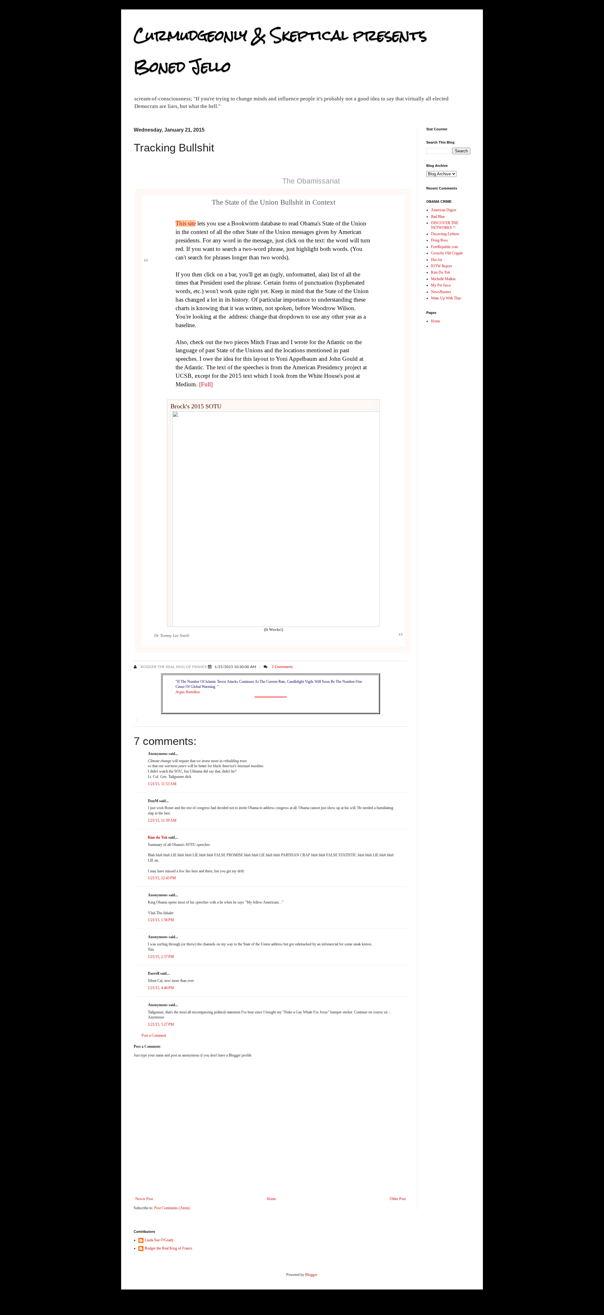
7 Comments (282, 667)
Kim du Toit (157, 837)
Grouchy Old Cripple (447, 253)
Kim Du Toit (440, 272)
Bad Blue (438, 216)
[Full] (206, 384)
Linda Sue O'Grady (159, 1240)
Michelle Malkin (443, 279)
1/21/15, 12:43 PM (162, 878)
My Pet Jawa (440, 285)
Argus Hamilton (188, 692)
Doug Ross (439, 240)
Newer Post (144, 1199)
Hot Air (436, 260)
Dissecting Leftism (445, 234)
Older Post (398, 1199)
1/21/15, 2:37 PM (161, 957)
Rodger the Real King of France (173, 667)
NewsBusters (441, 292)
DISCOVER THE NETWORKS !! (444, 225)
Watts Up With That (446, 298)
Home (271, 1199)
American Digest (443, 210)
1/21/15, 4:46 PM (161, 988)
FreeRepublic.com (444, 247)
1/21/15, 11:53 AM (162, 784)
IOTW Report (441, 266)
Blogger (311, 1274)
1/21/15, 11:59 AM (162, 820)
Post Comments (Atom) (172, 1208)
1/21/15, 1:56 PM (161, 920)
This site (186, 223)
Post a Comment (154, 1035)
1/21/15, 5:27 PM (161, 1024)
